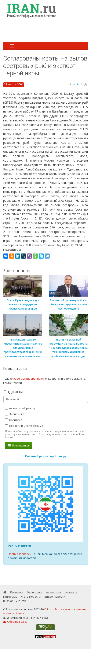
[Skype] (41, 256)
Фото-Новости (31, 596)
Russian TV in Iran (14, 601)
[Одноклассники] (11, 256)
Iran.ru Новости (19, 546)
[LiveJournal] (23, 256)
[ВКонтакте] (5, 256)
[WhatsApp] (35, 256)
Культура (71, 592)
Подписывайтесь (19, 554)
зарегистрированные (28, 378)
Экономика (16, 414)
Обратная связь (17, 622)
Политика (15, 420)
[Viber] (29, 256)
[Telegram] (47, 256)
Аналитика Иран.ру (21, 408)
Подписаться (20, 445)
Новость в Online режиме (25, 426)
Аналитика (53, 592)
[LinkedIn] (17, 256)
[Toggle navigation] (12, 45)
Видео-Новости (54, 596)
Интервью (10, 596)
